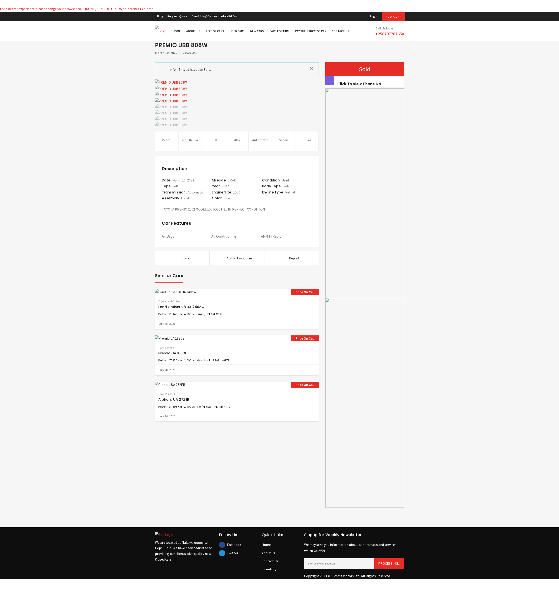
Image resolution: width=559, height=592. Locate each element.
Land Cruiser (173, 301)
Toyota (162, 301)
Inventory (269, 569)
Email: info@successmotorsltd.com (215, 16)
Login (373, 16)
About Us (193, 31)
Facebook (230, 544)
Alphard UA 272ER (173, 399)
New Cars (257, 31)
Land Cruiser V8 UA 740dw (181, 306)
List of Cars (215, 31)
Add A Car (394, 17)
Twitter (230, 553)
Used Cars (237, 31)
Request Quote (177, 16)
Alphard (170, 393)
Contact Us (340, 31)
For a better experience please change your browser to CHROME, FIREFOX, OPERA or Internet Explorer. (76, 9)
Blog (160, 16)
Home (177, 31)
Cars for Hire (279, 31)
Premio (170, 347)
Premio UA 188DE (172, 353)
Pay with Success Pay (310, 31)
